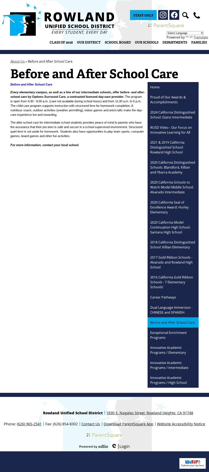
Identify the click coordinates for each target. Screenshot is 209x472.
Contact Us (90, 423)
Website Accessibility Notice (181, 423)
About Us (17, 61)
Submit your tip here (192, 465)
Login (120, 446)
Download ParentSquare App (128, 423)
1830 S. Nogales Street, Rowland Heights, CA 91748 (149, 412)
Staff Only (143, 15)
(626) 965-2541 (29, 423)
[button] (89, 42)
